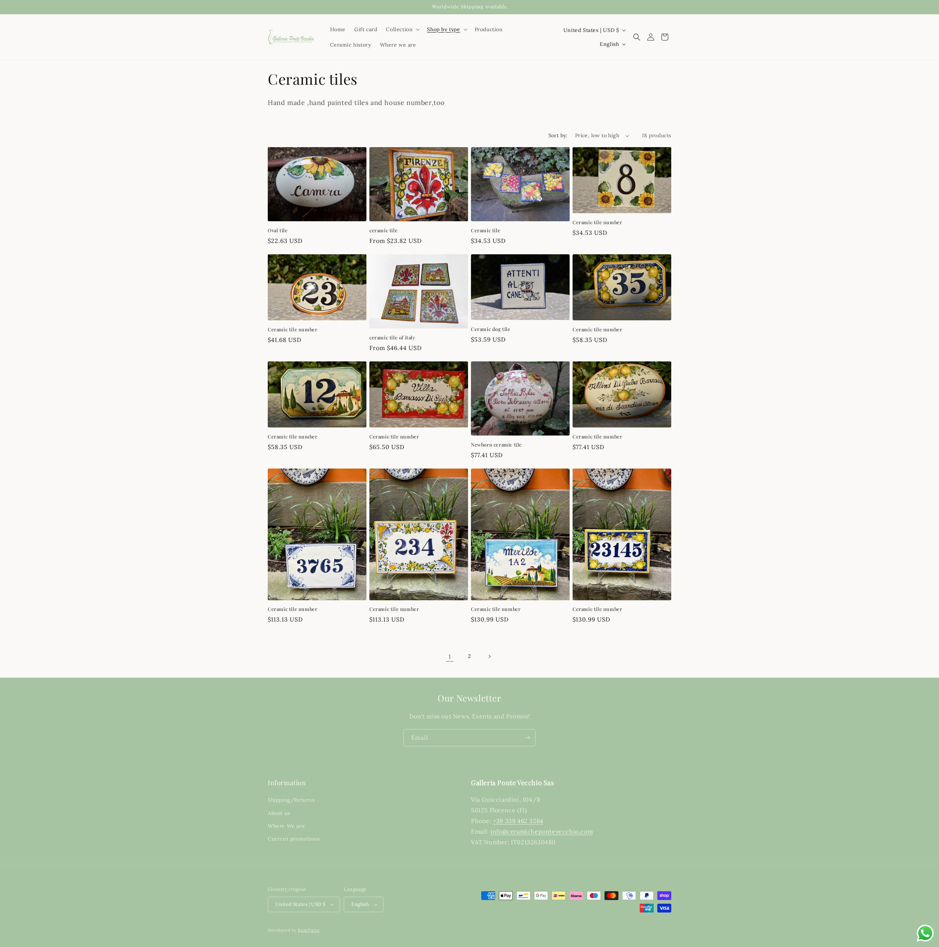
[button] (402, 29)
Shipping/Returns (291, 800)
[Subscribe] (527, 737)
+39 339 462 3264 (518, 820)
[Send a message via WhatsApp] (925, 933)
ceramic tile (383, 230)
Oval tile (278, 230)
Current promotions (294, 838)
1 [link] (450, 656)
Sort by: (558, 135)
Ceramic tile (485, 230)
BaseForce (308, 930)
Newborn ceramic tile (496, 445)
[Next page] (489, 656)
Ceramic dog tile (491, 329)
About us (279, 813)
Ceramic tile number (597, 222)
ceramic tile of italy (392, 337)
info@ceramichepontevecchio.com (541, 831)
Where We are (286, 826)
